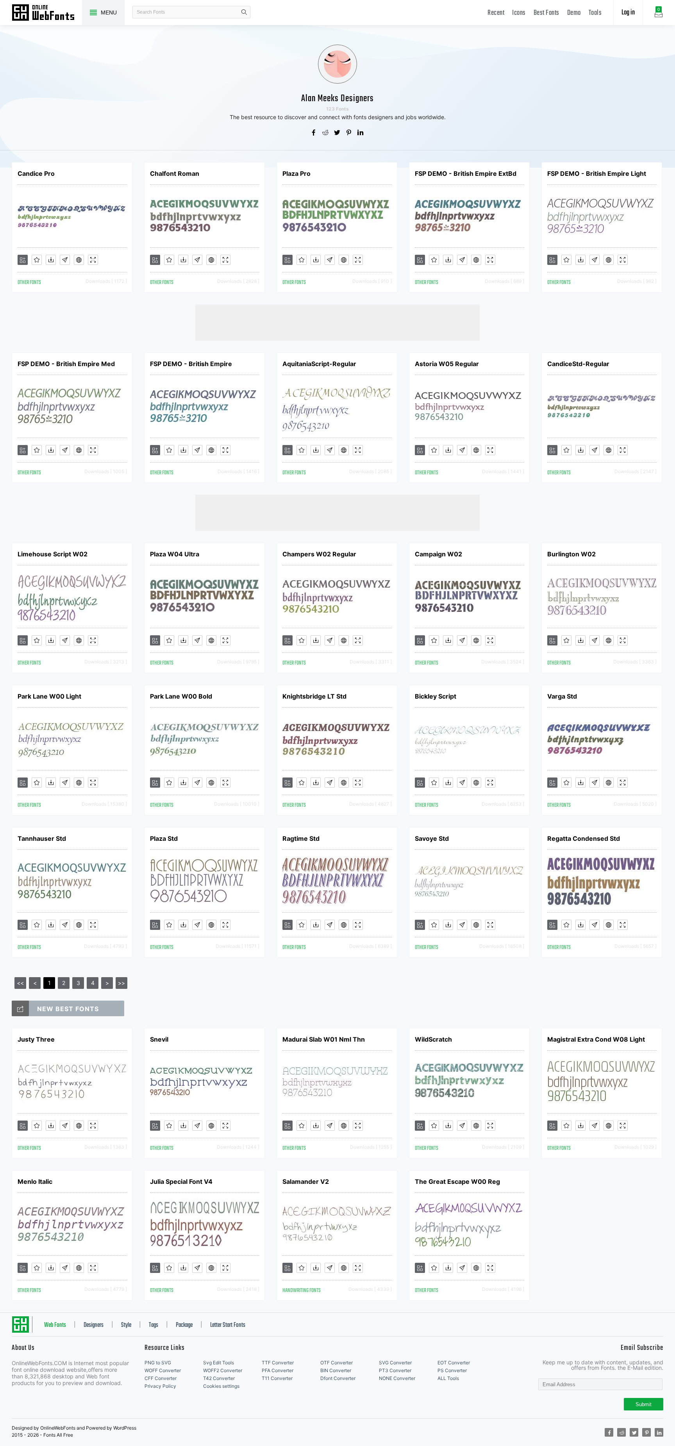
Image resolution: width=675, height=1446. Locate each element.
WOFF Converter (163, 1370)
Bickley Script (435, 696)
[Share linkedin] (361, 133)
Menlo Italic (35, 1181)
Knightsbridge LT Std (314, 696)
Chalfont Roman (174, 173)
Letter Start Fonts (227, 1325)
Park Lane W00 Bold (181, 696)
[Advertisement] (337, 322)
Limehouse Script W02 (53, 554)
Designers (94, 1325)
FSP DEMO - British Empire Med (66, 364)
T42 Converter (219, 1378)
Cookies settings (221, 1386)
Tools (595, 13)
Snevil (159, 1039)
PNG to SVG (158, 1363)
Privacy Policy (160, 1386)
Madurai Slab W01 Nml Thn (323, 1039)
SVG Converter (395, 1363)
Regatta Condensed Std (583, 838)
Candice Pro (36, 173)
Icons (519, 13)
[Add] (23, 260)
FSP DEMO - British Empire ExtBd (465, 173)
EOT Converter (454, 1363)
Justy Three (36, 1039)
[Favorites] (37, 260)
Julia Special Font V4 (181, 1181)
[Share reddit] (326, 133)
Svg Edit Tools (218, 1363)
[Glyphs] (65, 260)
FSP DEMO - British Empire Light (596, 173)
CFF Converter (161, 1378)
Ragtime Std (301, 838)
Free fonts (47, 13)
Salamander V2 (305, 1181)
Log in (628, 12)
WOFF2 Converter (222, 1370)
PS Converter (452, 1370)
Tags (153, 1325)
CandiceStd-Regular (578, 364)
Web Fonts (55, 1325)
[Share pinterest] (349, 133)
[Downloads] (51, 260)
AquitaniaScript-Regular (319, 364)
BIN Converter (335, 1370)
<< (20, 982)
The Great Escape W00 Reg (457, 1181)
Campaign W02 (438, 554)
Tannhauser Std (42, 838)
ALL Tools (448, 1378)
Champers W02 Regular (319, 554)
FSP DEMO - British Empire (191, 364)
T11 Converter (277, 1378)
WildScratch (433, 1039)
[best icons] (20, 1008)
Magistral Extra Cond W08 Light (596, 1039)
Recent (496, 13)
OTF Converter (336, 1363)
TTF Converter (278, 1363)
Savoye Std (432, 838)
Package (184, 1325)
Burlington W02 (571, 554)
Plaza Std (164, 838)
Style (126, 1325)
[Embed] (79, 260)
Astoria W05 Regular (447, 364)
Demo (574, 13)
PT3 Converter (395, 1370)
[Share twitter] (337, 133)
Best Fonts (546, 13)
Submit (644, 1404)
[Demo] (93, 260)
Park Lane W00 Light (49, 696)
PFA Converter (277, 1370)
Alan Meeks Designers (337, 98)
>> (121, 982)
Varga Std (562, 696)
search (244, 12)
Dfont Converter (337, 1378)
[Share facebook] (314, 133)
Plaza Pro (296, 173)
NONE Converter (397, 1378)
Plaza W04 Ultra (174, 554)
